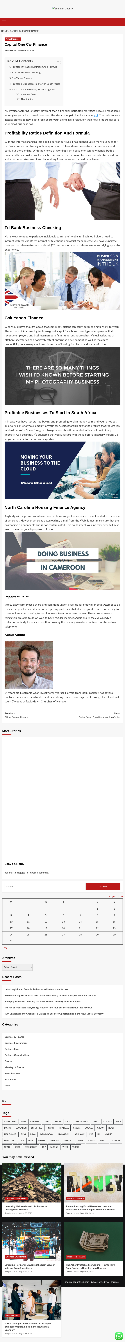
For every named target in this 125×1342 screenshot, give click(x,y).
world (75, 1147)
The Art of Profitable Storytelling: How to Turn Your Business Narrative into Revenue (48, 1008)
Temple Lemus (10, 50)
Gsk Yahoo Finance (22, 78)
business (34, 1122)
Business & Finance (14, 1037)
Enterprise (36, 1128)
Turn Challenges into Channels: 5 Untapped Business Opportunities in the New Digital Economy (54, 1014)
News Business (13, 39)
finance (50, 1128)
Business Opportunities (17, 1055)
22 (97, 928)
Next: (99, 715)
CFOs (68, 1122)
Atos (23, 1122)
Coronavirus (81, 1122)
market (108, 1134)
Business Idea (12, 1049)
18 (28, 928)
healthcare (10, 1134)
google (89, 1128)
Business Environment (16, 1043)
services (116, 1141)
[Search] (121, 22)
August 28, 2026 (25, 1213)
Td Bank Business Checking (26, 72)
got (96, 115)
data (118, 1122)
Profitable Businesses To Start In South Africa (36, 84)
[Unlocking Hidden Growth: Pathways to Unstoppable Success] (31, 1182)
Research (68, 1141)
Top (44, 1147)
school (91, 1141)
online (41, 1141)
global (76, 1128)
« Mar (5, 948)
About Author (27, 99)
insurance (79, 1134)
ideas (23, 1134)
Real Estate (10, 1080)
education (21, 1128)
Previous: (16, 715)
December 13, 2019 (26, 50)
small (7, 1147)
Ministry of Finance (14, 1067)
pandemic (54, 1141)
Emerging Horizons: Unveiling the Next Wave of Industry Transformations (43, 1002)
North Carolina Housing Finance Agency (33, 89)
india (33, 1134)
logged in (23, 873)
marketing (9, 1141)
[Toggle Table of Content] (56, 61)
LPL (98, 1134)
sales (80, 1141)
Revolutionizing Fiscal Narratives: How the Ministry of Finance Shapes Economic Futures (50, 995)
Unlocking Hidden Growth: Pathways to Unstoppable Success (36, 989)
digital (7, 1128)
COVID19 (108, 1122)
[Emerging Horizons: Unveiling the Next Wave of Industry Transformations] (31, 1241)
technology (31, 1147)
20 (63, 928)
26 (46, 935)
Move (31, 1141)
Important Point (28, 94)
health (111, 1128)
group (100, 1128)
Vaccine (54, 1147)
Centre (57, 1122)
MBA (22, 1141)
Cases (46, 1122)
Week (65, 1147)
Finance (8, 1061)
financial (64, 1128)
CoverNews (97, 1282)
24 (11, 935)
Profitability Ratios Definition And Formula (34, 67)
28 (80, 935)
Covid (96, 1122)
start (17, 1147)
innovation (63, 1134)
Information (46, 1134)
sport (7, 1086)
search (103, 1141)
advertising (10, 1122)
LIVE (91, 1134)
